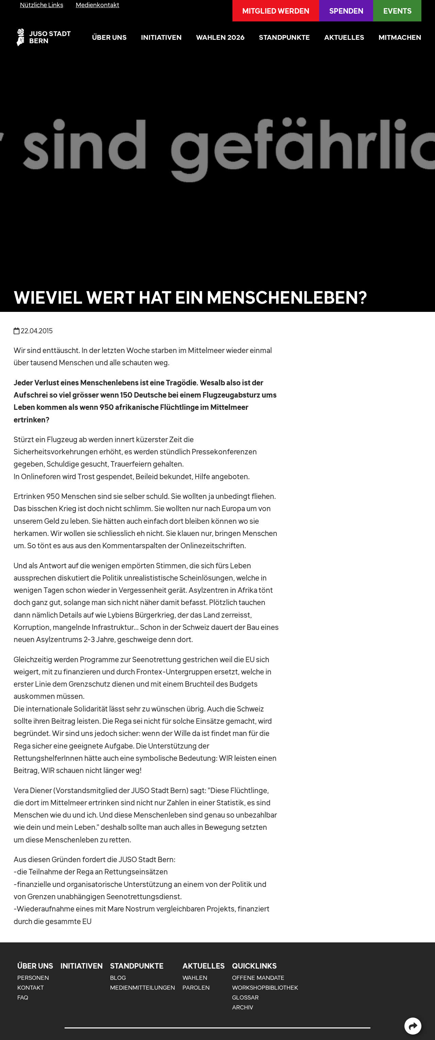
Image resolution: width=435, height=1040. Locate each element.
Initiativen (161, 37)
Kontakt (30, 988)
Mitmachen (400, 37)
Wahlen (194, 978)
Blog (118, 978)
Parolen (196, 988)
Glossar (245, 997)
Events (397, 11)
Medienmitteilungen (142, 988)
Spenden (346, 11)
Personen (33, 978)
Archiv (242, 1007)
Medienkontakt (97, 5)
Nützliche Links (41, 5)
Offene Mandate (258, 978)
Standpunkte (284, 37)
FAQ (22, 997)
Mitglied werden (275, 11)
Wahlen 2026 (220, 37)
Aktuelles (344, 37)
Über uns (109, 37)
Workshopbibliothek (265, 988)
